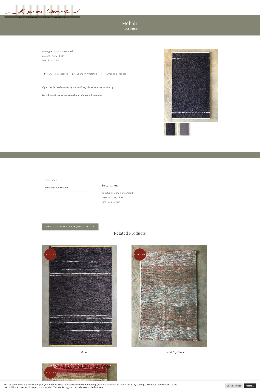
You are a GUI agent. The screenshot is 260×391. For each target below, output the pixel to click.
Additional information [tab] (56, 187)
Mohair (85, 352)
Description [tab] (51, 179)
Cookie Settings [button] (234, 385)
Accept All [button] (250, 385)
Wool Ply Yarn (175, 352)
